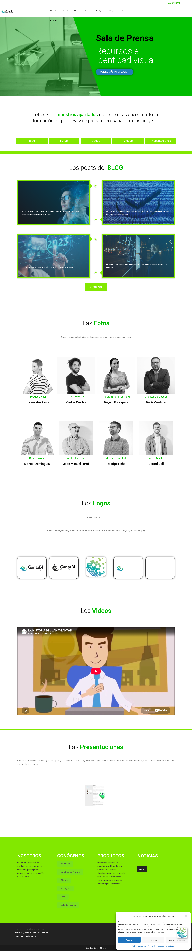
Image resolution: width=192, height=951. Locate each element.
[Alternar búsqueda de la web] (64, 20)
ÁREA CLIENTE (174, 3)
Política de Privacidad (156, 946)
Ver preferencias (177, 940)
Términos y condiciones (25, 932)
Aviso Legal (170, 946)
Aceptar (129, 940)
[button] (186, 916)
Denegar (153, 940)
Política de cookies (139, 946)
